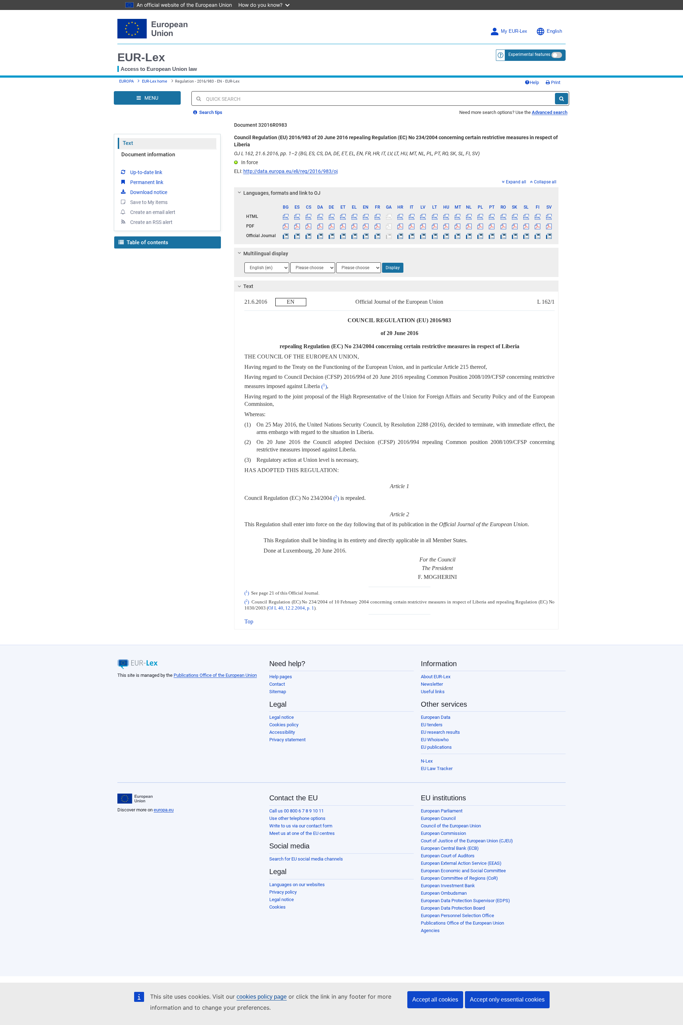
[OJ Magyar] (445, 235)
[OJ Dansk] (319, 235)
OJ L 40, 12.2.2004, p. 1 (291, 608)
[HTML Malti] (457, 216)
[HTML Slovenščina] (525, 216)
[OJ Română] (503, 235)
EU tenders (432, 724)
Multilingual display (265, 253)
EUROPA (126, 81)
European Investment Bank (448, 885)
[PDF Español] (297, 226)
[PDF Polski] (480, 226)
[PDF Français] (377, 226)
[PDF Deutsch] (331, 226)
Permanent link (146, 182)
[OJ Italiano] (411, 235)
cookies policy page (262, 997)
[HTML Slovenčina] (514, 216)
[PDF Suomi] (537, 226)
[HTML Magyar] (445, 216)
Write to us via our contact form (300, 825)
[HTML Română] (503, 216)
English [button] (554, 31)
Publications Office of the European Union (215, 675)
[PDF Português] (491, 226)
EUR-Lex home (154, 81)
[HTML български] (285, 216)
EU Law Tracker (436, 768)
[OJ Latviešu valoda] (423, 235)
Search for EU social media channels (306, 859)
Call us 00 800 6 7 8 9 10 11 (296, 811)
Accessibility (282, 732)
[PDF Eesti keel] (342, 226)
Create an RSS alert (151, 222)
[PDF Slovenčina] (514, 226)
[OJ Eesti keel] (342, 235)
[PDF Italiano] (411, 226)
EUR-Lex (141, 57)
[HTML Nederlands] (469, 216)
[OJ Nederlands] (469, 235)
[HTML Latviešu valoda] (423, 216)
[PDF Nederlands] (469, 226)
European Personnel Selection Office (457, 915)
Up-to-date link (146, 172)
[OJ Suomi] (537, 235)
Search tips (210, 112)
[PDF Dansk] (319, 226)
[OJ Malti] (457, 235)
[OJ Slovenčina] (514, 235)
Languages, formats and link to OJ (282, 193)
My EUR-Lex (514, 31)
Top (248, 621)
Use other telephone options (297, 818)
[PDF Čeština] (308, 226)
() (324, 386)
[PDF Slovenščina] (525, 226)
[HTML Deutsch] (331, 216)
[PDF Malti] (457, 226)
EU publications (436, 747)
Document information (148, 154)
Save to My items (149, 202)
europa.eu (164, 809)
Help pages (280, 676)
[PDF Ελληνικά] (354, 226)
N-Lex (427, 761)
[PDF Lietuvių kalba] (434, 226)
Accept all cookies (435, 1000)
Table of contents (146, 242)
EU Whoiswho (435, 739)
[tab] (396, 193)
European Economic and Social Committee (463, 870)
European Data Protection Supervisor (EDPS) (465, 900)
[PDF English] (365, 226)
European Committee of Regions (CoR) (459, 878)
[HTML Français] (377, 216)
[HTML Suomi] (537, 216)
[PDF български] (285, 226)
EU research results (440, 732)
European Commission (443, 833)
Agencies (430, 930)
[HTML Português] (491, 216)
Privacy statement (287, 739)
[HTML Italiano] (411, 216)
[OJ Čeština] (308, 235)
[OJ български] (285, 235)
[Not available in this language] (388, 216)
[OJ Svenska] (549, 235)
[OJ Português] (491, 235)
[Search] (561, 98)
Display (393, 267)
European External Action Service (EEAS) (461, 863)
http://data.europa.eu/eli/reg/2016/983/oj (290, 171)
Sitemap (277, 691)
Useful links (433, 691)
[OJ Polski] (480, 235)
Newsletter (432, 684)
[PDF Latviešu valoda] (423, 226)
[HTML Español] (297, 216)
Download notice (148, 192)
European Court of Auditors (448, 855)
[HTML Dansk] (319, 216)
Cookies (277, 907)
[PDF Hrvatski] (400, 226)
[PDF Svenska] (549, 226)
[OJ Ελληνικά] (354, 235)
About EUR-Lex (435, 676)
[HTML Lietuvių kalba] (434, 216)
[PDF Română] (503, 226)
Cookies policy (283, 724)
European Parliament (441, 811)
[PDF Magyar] (445, 226)
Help (534, 82)
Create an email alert (152, 212)
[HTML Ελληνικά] (354, 216)
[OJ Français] (377, 235)
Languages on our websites (297, 884)
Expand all (516, 181)
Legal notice (281, 717)
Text (128, 143)
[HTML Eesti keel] (342, 216)
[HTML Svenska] (549, 216)
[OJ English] (365, 235)
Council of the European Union (451, 825)
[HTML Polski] (480, 216)
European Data (435, 717)
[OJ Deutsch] (331, 235)
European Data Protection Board (453, 908)
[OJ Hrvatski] (400, 235)
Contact (277, 684)
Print (555, 82)
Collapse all (545, 181)
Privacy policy (283, 892)
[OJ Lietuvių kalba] (434, 235)
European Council (438, 818)
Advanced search (549, 112)
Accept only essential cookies (507, 1000)
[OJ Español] (297, 235)
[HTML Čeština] (308, 216)
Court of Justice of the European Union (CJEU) (467, 840)
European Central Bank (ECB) (450, 848)
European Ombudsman (444, 893)
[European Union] (135, 799)
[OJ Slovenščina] (525, 235)
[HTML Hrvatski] (400, 216)
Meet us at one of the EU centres (302, 833)
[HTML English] (365, 216)
